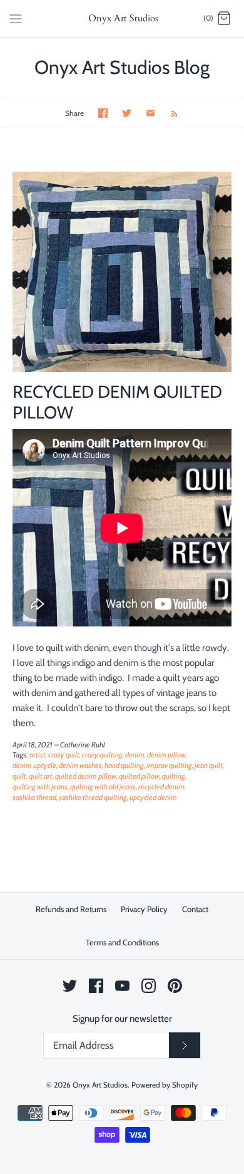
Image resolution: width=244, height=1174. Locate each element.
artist (37, 754)
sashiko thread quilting (93, 797)
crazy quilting (102, 754)
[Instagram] (148, 986)
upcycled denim (153, 797)
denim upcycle (34, 765)
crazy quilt (63, 754)
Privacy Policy (144, 909)
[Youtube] (122, 986)
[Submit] (184, 1045)
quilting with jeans (40, 786)
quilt (19, 776)
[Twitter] (70, 986)
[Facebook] (96, 986)
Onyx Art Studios (100, 1084)
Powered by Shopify (164, 1084)
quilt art (41, 776)
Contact (195, 909)
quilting (173, 776)
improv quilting (169, 765)
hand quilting (124, 765)
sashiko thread (34, 797)
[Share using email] (150, 113)
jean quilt (209, 765)
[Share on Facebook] (103, 113)
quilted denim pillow (85, 776)
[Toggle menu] (15, 18)
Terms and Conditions (122, 942)
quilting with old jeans (103, 786)
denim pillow (166, 754)
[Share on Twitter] (126, 113)
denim (135, 754)
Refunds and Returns (71, 909)
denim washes (80, 765)
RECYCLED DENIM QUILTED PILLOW (117, 402)
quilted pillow (139, 776)
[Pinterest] (175, 986)
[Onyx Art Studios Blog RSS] (168, 112)
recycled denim (161, 786)
